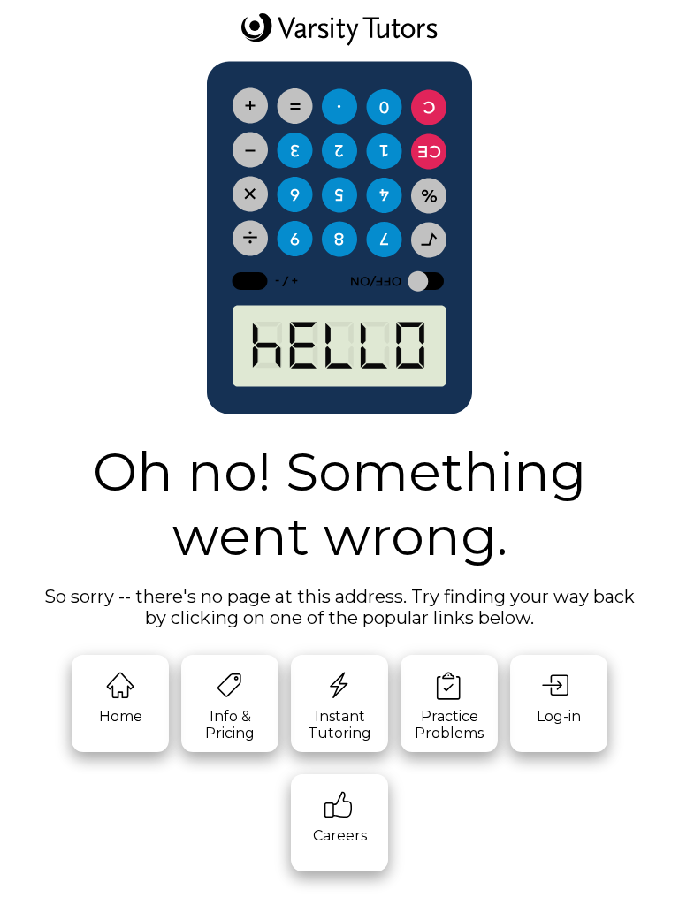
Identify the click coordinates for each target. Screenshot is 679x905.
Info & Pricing (230, 724)
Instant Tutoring (339, 724)
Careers (340, 835)
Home (120, 716)
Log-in (559, 716)
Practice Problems (449, 724)
